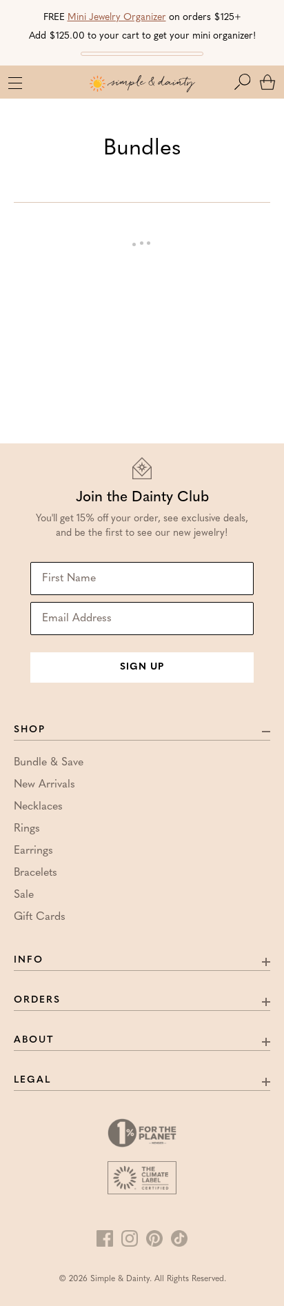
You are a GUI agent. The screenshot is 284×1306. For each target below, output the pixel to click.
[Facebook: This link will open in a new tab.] (105, 1238)
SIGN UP (142, 667)
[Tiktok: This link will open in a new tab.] (179, 1238)
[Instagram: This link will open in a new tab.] (129, 1238)
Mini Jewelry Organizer (117, 17)
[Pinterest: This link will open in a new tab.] (154, 1238)
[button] (245, 82)
